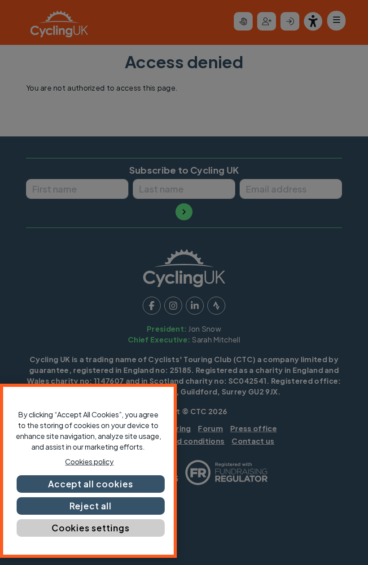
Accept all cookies (90, 483)
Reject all (91, 505)
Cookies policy (89, 461)
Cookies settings (91, 527)
